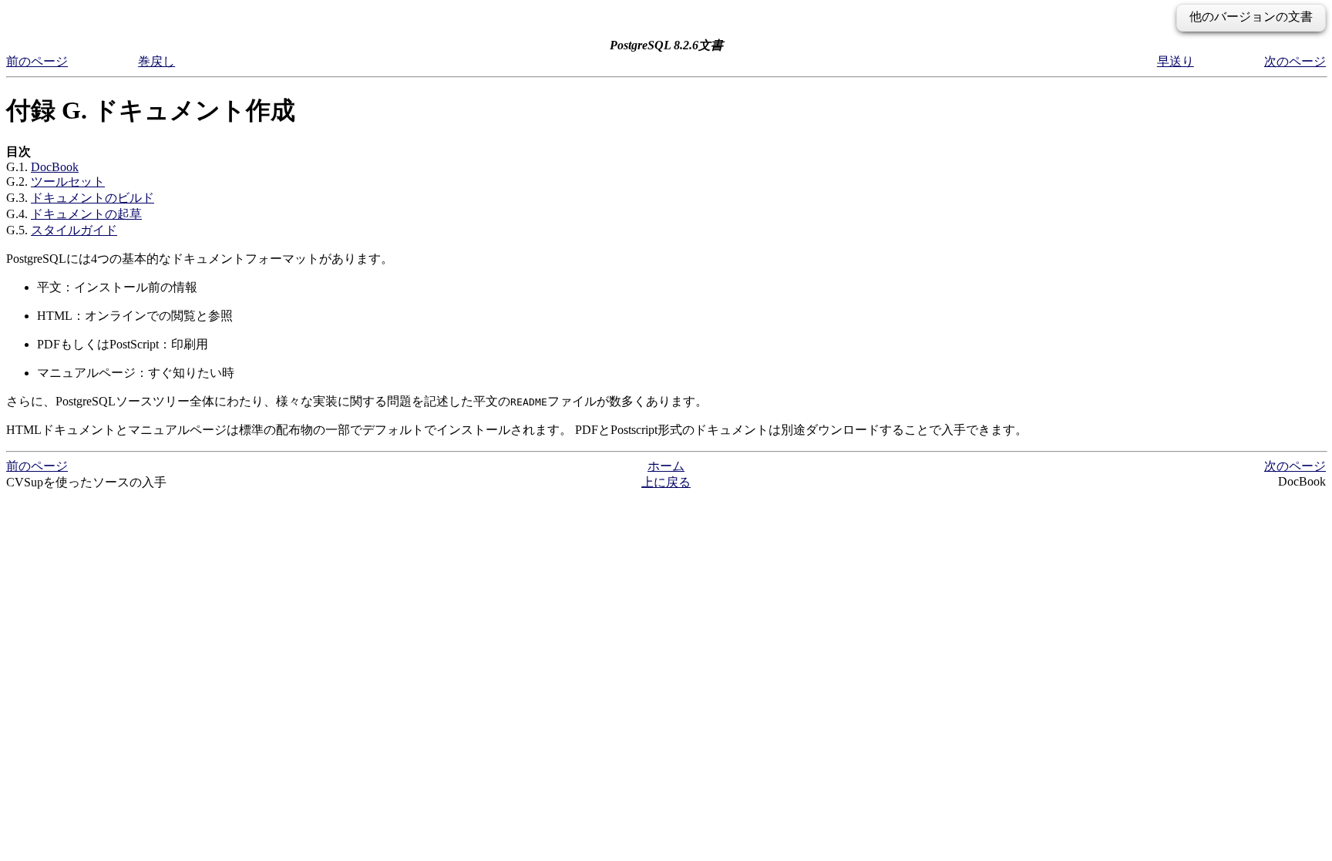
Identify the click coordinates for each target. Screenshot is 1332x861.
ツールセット (68, 181)
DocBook (55, 166)
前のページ (37, 61)
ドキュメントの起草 (86, 213)
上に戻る (666, 482)
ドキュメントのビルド (92, 197)
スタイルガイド (74, 230)
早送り (1175, 61)
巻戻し (156, 61)
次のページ (1295, 61)
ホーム (666, 466)
